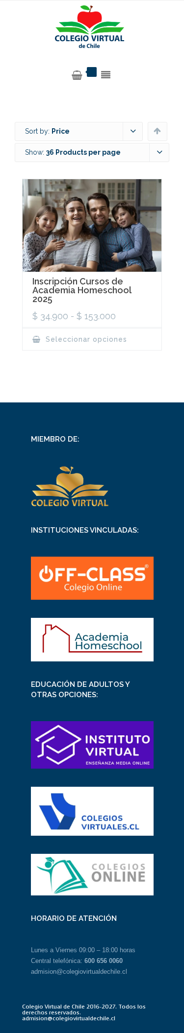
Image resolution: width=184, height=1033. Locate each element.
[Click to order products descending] (157, 131)
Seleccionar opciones (85, 339)
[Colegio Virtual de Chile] (92, 27)
